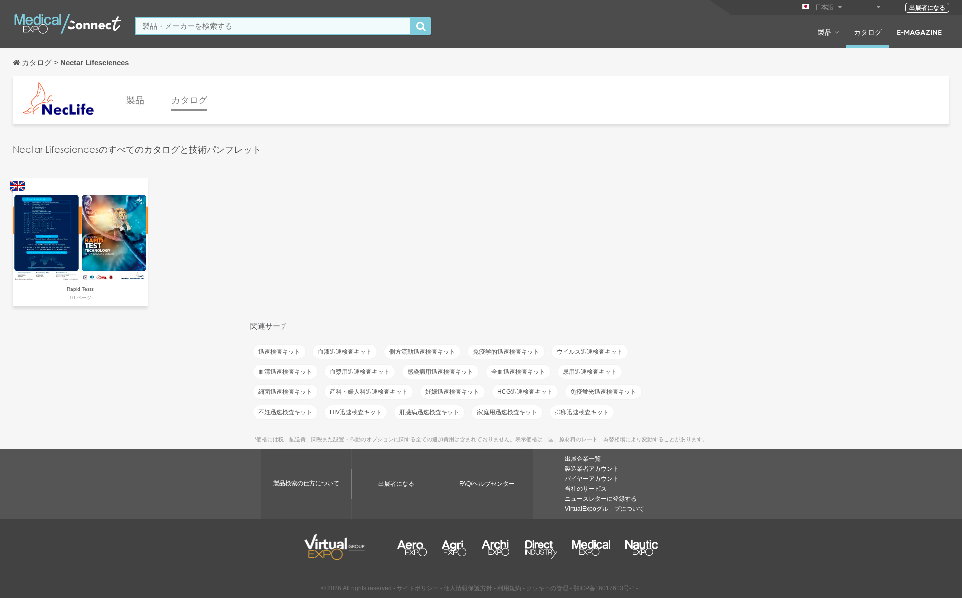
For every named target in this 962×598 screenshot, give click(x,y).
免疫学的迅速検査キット (506, 351)
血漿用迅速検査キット (360, 371)
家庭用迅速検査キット (507, 412)
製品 (825, 31)
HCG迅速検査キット (525, 391)
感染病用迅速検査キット (440, 371)
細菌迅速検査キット (285, 391)
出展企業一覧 (583, 458)
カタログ (868, 31)
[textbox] (273, 26)
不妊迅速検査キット (285, 412)
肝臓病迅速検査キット (429, 412)
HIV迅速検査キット (356, 412)
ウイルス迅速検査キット (590, 351)
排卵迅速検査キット (582, 412)
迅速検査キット (279, 351)
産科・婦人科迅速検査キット (369, 391)
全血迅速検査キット (518, 371)
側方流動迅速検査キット (422, 351)
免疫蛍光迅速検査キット (603, 391)
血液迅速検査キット (345, 351)
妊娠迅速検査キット (452, 391)
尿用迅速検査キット (590, 371)
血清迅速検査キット (285, 371)
